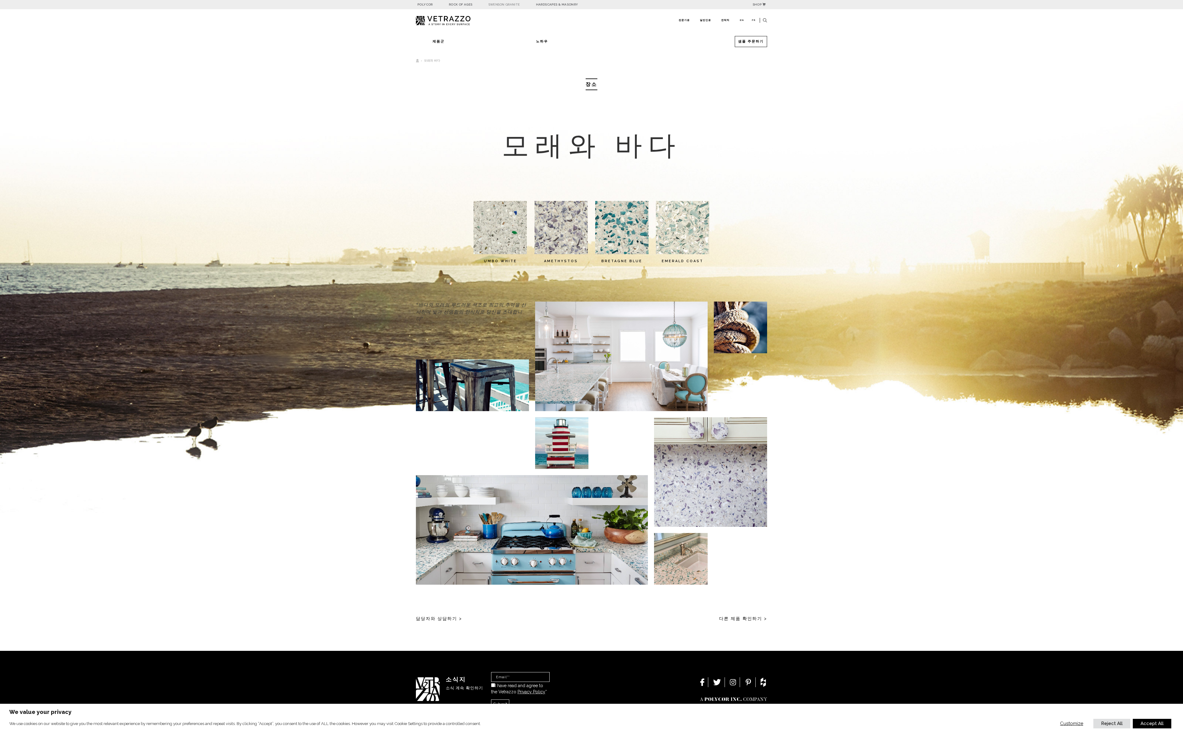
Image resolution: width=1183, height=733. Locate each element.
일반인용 (705, 20)
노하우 (542, 41)
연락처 (725, 20)
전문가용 (684, 20)
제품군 (439, 41)
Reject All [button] (1112, 723)
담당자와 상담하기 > (439, 618)
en (742, 20)
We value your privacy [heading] (40, 712)
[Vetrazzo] (457, 21)
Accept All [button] (1152, 723)
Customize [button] (1071, 723)
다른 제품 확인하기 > (743, 618)
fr (754, 20)
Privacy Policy (531, 691)
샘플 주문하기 (751, 41)
